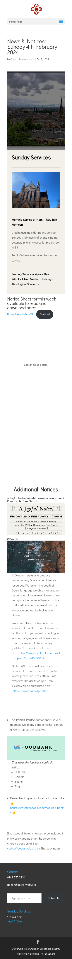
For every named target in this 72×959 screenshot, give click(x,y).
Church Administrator (22, 59)
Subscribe (54, 898)
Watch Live (14, 921)
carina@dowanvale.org (21, 848)
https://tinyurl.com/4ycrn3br (30, 691)
